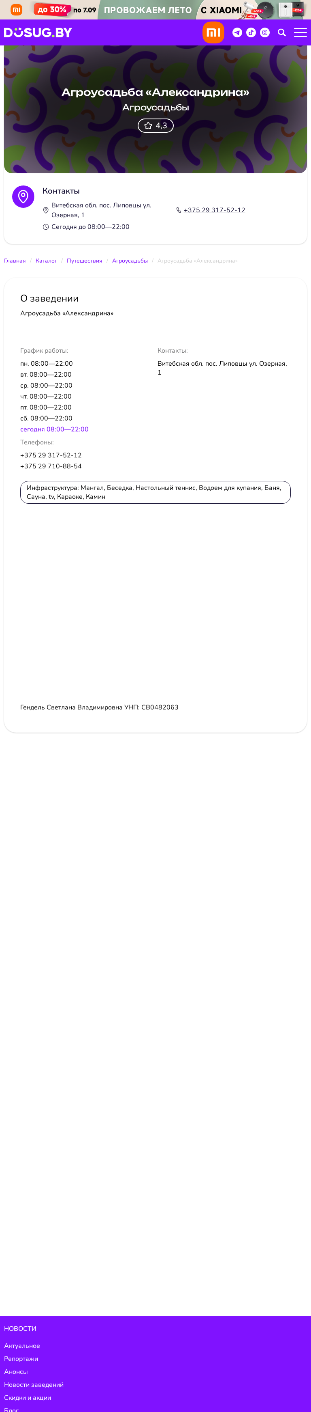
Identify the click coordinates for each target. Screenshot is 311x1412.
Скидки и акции (27, 1397)
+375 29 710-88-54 (51, 466)
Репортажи (21, 1358)
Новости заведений (34, 1384)
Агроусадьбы (130, 261)
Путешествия (84, 261)
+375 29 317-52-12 (214, 210)
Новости (20, 1328)
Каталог (46, 261)
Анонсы (16, 1371)
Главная (15, 261)
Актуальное (22, 1345)
